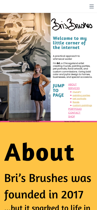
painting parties (81, 95)
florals (76, 102)
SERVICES (74, 88)
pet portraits (79, 98)
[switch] (91, 6)
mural (76, 91)
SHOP (71, 116)
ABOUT (72, 84)
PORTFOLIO (75, 109)
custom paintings (82, 105)
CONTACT (74, 112)
